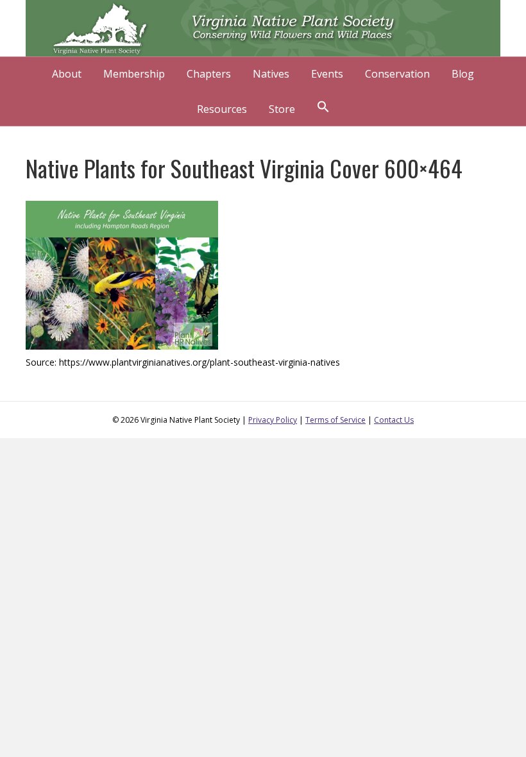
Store (282, 109)
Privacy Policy (272, 419)
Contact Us (394, 419)
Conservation (397, 74)
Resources (222, 109)
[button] (323, 108)
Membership (134, 74)
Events (327, 74)
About (66, 74)
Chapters (209, 74)
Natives (271, 74)
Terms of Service (335, 419)
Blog (463, 74)
